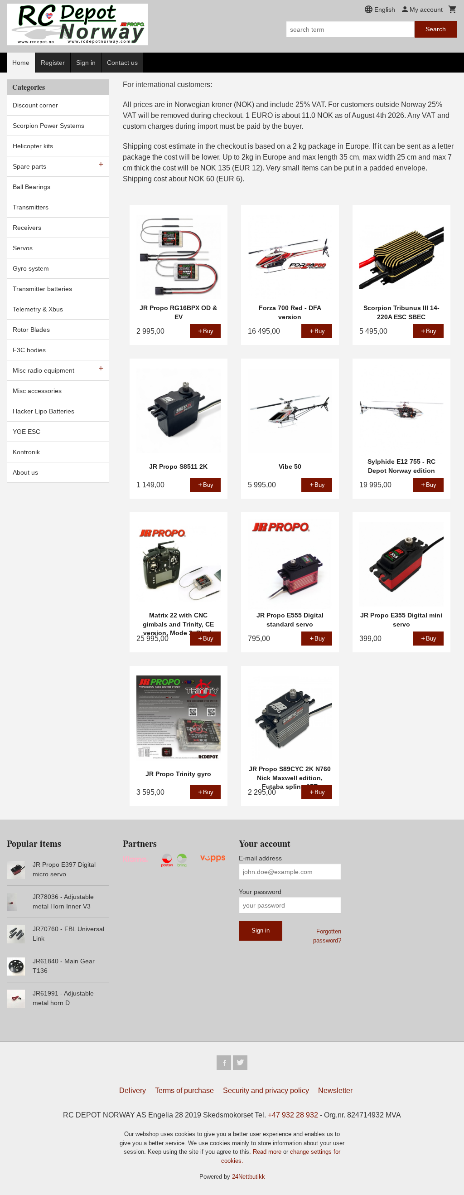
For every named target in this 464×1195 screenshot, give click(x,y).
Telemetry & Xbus (38, 309)
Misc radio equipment (43, 370)
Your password (260, 891)
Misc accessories (37, 390)
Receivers (27, 227)
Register (53, 62)
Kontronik (26, 452)
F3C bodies (29, 350)
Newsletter (335, 1090)
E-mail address (260, 858)
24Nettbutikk (248, 1176)
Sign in (86, 62)
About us (25, 472)
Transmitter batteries (42, 288)
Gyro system (31, 268)
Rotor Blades (31, 329)
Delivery (132, 1090)
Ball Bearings (31, 186)
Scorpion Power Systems (48, 125)
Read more (268, 1151)
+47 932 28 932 (293, 1115)
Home (20, 62)
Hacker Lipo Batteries (43, 411)
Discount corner (35, 105)
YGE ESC (26, 431)
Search (435, 29)
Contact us (122, 62)
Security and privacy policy (266, 1090)
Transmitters (30, 207)
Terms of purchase (184, 1090)
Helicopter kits (33, 146)
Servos (23, 248)
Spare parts (29, 166)
